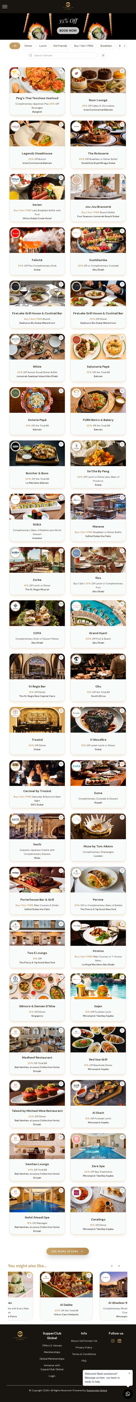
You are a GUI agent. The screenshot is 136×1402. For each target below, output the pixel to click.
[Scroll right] (124, 45)
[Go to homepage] (20, 1335)
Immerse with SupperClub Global (52, 1367)
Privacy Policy (84, 1347)
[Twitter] (113, 1341)
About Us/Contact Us (84, 1341)
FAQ (84, 1360)
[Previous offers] (112, 1266)
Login (52, 1376)
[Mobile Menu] (4, 6)
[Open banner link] (68, 26)
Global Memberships (52, 1358)
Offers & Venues (52, 1345)
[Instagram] (119, 1341)
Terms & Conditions (84, 1354)
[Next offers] (119, 1266)
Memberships (52, 1352)
